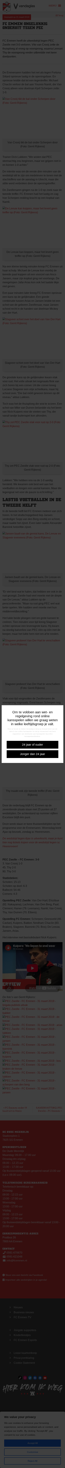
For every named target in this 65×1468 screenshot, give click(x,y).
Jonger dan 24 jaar (32, 754)
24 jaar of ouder (32, 744)
